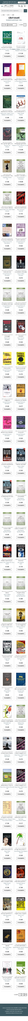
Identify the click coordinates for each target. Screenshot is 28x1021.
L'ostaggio (7, 336)
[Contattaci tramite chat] (19, 6)
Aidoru (7, 592)
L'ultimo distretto (20, 240)
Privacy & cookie (19, 1013)
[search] (25, 10)
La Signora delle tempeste (8, 625)
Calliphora (7, 400)
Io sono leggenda (20, 625)
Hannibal (21, 336)
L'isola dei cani (7, 272)
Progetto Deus (21, 592)
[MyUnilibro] (22, 6)
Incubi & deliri (7, 528)
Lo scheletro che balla (21, 272)
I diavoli (7, 945)
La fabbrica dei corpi (7, 304)
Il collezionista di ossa (7, 496)
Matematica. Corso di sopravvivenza (11, 785)
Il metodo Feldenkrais (7, 240)
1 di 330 (21, 25)
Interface (20, 560)
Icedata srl (13, 1013)
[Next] (25, 25)
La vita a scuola (21, 47)
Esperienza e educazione (8, 111)
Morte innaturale (20, 368)
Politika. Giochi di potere (7, 560)
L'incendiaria (21, 496)
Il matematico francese (7, 753)
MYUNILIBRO (22, 2)
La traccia (20, 432)
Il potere (7, 689)
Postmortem (7, 368)
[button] (25, 6)
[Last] (22, 994)
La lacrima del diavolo (7, 464)
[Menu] (2, 6)
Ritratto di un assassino (7, 432)
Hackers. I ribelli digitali (7, 721)
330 (26, 994)
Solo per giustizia (7, 977)
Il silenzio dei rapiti (21, 464)
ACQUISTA (8, 56)
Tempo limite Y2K (7, 657)
